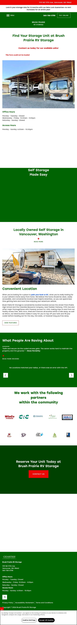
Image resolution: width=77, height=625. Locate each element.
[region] (38, 617)
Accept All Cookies (46, 620)
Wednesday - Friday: (10, 118)
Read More (38, 242)
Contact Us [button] (39, 474)
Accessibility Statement (24, 603)
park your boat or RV (39, 295)
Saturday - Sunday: (10, 120)
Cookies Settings (29, 620)
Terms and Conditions (44, 603)
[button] (74, 7)
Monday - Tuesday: (10, 116)
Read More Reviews (10, 359)
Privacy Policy (7, 603)
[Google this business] (4, 597)
